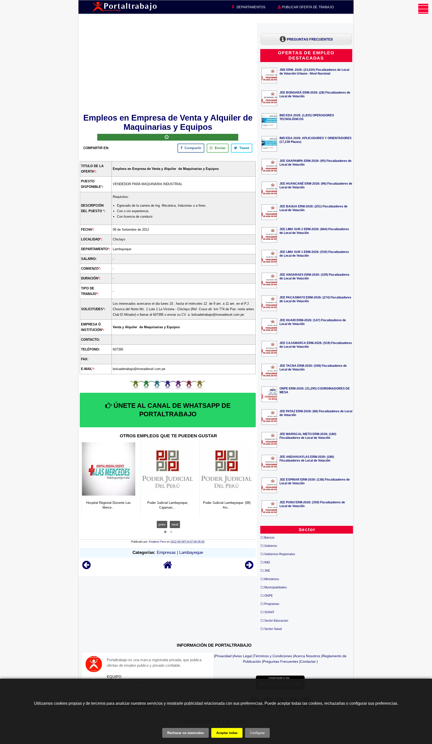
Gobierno (270, 546)
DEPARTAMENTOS (251, 7)
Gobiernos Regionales (279, 554)
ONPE (268, 595)
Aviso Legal (243, 656)
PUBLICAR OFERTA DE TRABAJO (307, 7)
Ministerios (271, 579)
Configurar (257, 733)
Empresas (166, 552)
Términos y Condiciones (273, 656)
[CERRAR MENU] (423, 9)
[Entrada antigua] (249, 567)
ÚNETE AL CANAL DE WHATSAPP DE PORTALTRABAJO (171, 410)
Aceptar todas (227, 733)
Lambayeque (191, 552)
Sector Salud (273, 629)
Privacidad (223, 656)
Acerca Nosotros (307, 656)
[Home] (167, 567)
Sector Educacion (276, 620)
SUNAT (269, 612)
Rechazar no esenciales (185, 733)
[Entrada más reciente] (86, 567)
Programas (271, 604)
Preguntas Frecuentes (280, 661)
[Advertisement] (168, 67)
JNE (267, 570)
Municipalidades (275, 587)
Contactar (308, 661)
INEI (267, 562)
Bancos (269, 537)
